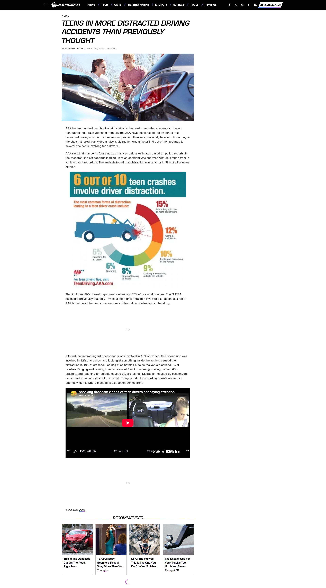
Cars (117, 4)
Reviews (210, 4)
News (91, 4)
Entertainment (138, 4)
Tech (104, 4)
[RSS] (255, 4)
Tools (194, 4)
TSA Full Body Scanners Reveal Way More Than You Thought (110, 564)
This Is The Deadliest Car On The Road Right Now (77, 562)
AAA (82, 510)
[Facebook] (229, 4)
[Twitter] (235, 4)
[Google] (242, 4)
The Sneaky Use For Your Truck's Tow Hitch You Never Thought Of (177, 564)
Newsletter (272, 4)
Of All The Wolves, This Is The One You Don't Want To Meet (144, 562)
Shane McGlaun (74, 48)
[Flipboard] (249, 4)
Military (161, 4)
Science (178, 4)
